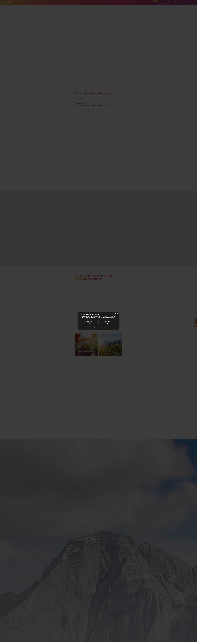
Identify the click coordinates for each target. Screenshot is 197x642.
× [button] (117, 313)
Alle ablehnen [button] (99, 326)
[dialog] (98, 321)
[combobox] (115, 313)
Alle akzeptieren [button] (110, 326)
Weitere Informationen (92, 318)
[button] (85, 327)
